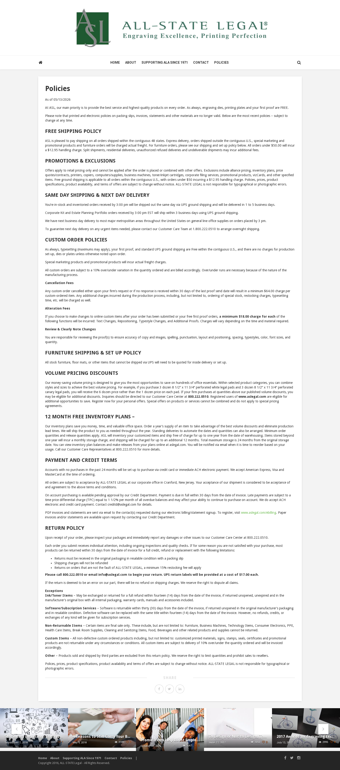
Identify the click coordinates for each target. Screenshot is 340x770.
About (130, 62)
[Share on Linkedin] (180, 689)
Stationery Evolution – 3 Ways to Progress (34, 736)
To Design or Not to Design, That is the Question (238, 736)
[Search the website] (299, 62)
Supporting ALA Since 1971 (165, 62)
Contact (201, 62)
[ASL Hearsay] (170, 27)
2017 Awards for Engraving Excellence (306, 736)
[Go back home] (40, 62)
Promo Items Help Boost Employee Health (170, 740)
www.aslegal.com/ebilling (258, 512)
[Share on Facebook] (159, 689)
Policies (221, 62)
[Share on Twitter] (169, 689)
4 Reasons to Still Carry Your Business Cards (102, 736)
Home (115, 62)
